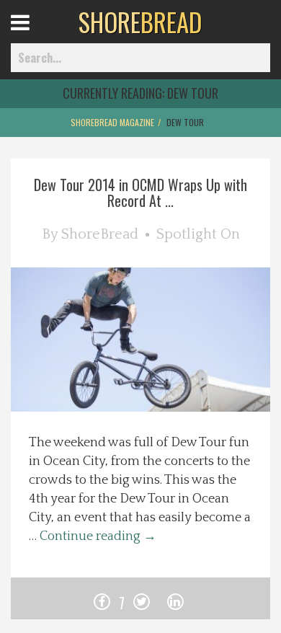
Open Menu (38, 35)
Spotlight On (198, 234)
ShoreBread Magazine (112, 122)
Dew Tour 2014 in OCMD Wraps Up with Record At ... (140, 192)
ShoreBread (99, 234)
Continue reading (98, 536)
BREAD (140, 22)
